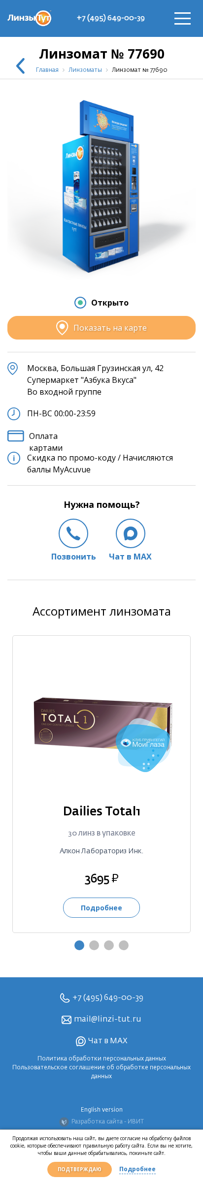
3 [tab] (109, 945)
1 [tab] (79, 945)
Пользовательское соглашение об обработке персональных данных (101, 1072)
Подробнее (137, 1169)
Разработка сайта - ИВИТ (107, 1122)
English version (102, 1110)
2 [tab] (94, 945)
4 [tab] (124, 945)
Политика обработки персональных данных (101, 1059)
